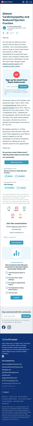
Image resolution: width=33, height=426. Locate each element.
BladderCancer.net (8, 386)
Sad (23, 208)
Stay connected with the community (16, 312)
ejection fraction (8, 108)
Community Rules (18, 401)
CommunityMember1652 (14, 26)
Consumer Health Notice (9, 399)
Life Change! (8, 184)
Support (16, 208)
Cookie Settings (7, 401)
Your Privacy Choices (24, 399)
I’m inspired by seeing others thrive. (15, 288)
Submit (16, 297)
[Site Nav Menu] (31, 2)
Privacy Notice (17, 92)
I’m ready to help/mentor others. (16, 283)
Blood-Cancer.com (8, 389)
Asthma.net (6, 375)
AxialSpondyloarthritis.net (11, 383)
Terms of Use (17, 322)
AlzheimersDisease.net (10, 372)
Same (19, 215)
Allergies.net (6, 370)
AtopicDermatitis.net (9, 378)
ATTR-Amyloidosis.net (10, 381)
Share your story (16, 162)
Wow (11, 215)
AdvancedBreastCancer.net (12, 364)
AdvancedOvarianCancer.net (12, 367)
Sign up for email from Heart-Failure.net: (16, 81)
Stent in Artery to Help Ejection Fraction (15, 172)
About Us (5, 396)
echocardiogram (11, 105)
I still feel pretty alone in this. (16, 273)
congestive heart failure (11, 66)
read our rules (17, 226)
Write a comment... (10, 237)
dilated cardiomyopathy (11, 64)
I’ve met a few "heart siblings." (15, 278)
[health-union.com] (9, 340)
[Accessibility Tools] (23, 2)
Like (8, 208)
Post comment (16, 242)
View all (6, 392)
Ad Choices (5, 403)
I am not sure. (13, 293)
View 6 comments (16, 232)
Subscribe (23, 86)
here (28, 203)
